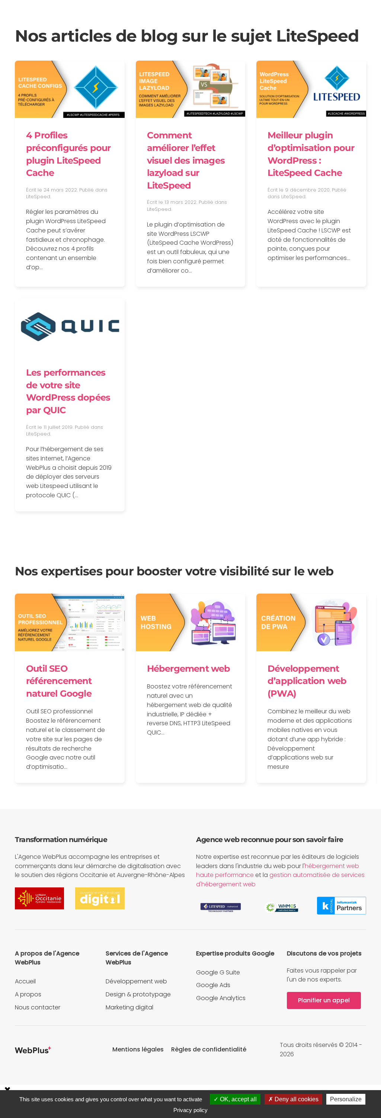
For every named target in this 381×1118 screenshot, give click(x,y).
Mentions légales (138, 1049)
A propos (28, 994)
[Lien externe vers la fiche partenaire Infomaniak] (341, 905)
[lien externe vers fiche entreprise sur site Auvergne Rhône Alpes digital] (99, 898)
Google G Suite (218, 972)
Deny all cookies (295, 1099)
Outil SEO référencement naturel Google (59, 681)
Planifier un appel (324, 1000)
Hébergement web (188, 668)
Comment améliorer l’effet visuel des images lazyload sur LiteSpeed (186, 160)
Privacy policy (190, 1110)
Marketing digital (129, 1007)
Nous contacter (37, 1007)
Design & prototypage (138, 994)
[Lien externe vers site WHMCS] (280, 907)
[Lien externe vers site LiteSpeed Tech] (220, 907)
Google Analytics (221, 998)
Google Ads (213, 985)
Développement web (136, 981)
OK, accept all (237, 1099)
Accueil (25, 981)
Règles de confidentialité (208, 1049)
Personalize (346, 1099)
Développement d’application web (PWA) (307, 681)
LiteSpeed (38, 196)
